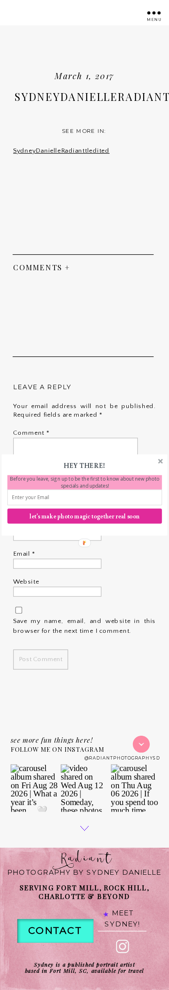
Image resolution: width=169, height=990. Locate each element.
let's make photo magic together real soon (84, 516)
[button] (84, 465)
